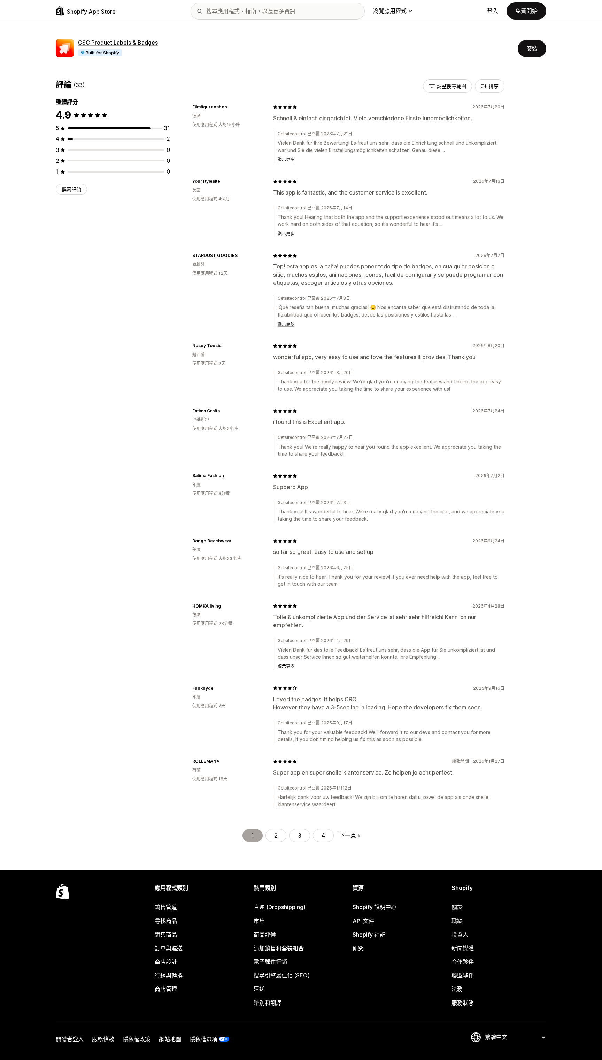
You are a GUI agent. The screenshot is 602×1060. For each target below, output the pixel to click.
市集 (259, 920)
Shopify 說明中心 (374, 906)
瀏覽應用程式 (390, 10)
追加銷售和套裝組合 (279, 948)
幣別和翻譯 (267, 1002)
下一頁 (347, 835)
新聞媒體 (463, 948)
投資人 (460, 934)
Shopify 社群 (369, 934)
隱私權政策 (136, 1039)
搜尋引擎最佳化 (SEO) (282, 975)
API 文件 (363, 920)
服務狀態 (463, 1002)
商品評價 (265, 934)
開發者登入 (70, 1039)
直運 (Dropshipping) (280, 906)
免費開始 (526, 10)
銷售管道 (166, 906)
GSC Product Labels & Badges (118, 42)
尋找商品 (166, 920)
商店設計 (166, 961)
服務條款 (103, 1039)
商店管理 (166, 988)
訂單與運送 (169, 948)
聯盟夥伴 (463, 975)
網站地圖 (170, 1039)
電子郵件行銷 (270, 961)
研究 (358, 948)
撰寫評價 (71, 189)
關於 (457, 906)
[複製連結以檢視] (231, 107)
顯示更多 (286, 159)
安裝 (532, 48)
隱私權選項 (203, 1039)
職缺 (457, 920)
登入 (492, 10)
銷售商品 (166, 934)
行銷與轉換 (169, 975)
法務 (457, 988)
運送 (259, 988)
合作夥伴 (463, 961)
